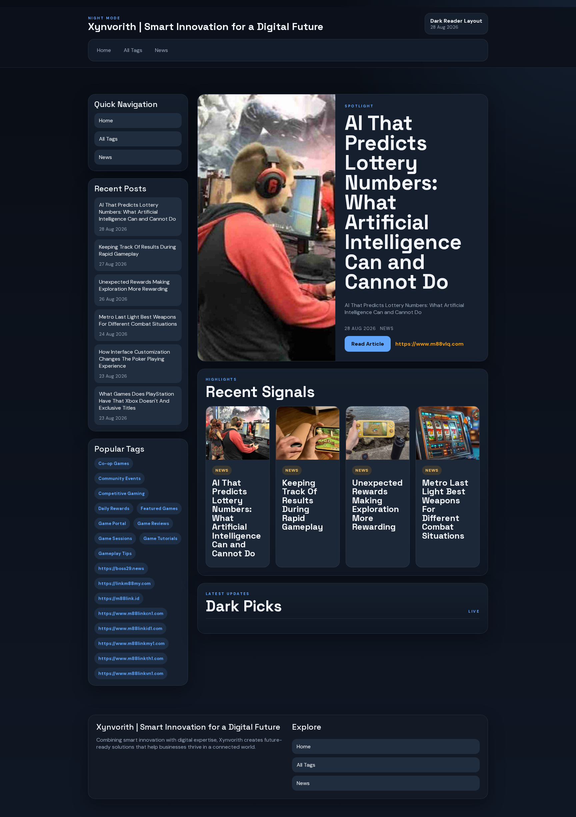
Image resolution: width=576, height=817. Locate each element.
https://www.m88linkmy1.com (131, 643)
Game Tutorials (160, 538)
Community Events (119, 478)
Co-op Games (113, 463)
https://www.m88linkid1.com (130, 628)
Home (104, 50)
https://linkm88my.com (124, 583)
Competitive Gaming (121, 493)
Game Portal (112, 523)
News (161, 50)
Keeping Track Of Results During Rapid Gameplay (302, 505)
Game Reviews (153, 523)
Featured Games (159, 508)
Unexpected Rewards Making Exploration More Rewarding (377, 505)
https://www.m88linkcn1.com (130, 613)
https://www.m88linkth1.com (130, 658)
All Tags (133, 50)
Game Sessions (115, 538)
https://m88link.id (118, 598)
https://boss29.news (121, 568)
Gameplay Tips (115, 553)
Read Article (367, 343)
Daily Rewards (113, 508)
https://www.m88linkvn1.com (130, 673)
